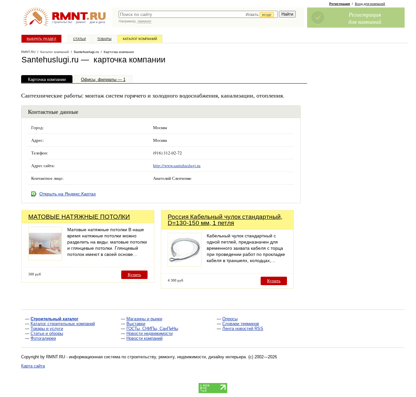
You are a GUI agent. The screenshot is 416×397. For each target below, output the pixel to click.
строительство (62, 22)
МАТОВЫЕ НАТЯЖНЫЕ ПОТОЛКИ (79, 216)
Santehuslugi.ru (86, 52)
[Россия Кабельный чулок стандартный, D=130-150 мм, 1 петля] (184, 264)
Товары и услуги (47, 328)
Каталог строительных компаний (63, 323)
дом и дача (97, 22)
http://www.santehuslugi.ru (177, 165)
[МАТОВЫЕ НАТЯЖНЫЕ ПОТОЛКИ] (45, 258)
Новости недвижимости (149, 333)
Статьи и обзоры (47, 333)
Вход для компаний (370, 4)
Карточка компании (47, 79)
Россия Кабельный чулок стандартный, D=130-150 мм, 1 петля (225, 219)
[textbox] (198, 14)
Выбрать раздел (41, 39)
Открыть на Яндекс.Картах (67, 193)
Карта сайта (33, 366)
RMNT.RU (28, 52)
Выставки (135, 323)
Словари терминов (240, 323)
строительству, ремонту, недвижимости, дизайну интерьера (186, 356)
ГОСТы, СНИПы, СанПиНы (152, 328)
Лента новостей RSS (242, 328)
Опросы (230, 318)
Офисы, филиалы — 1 (103, 79)
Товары (104, 39)
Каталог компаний (140, 39)
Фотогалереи (43, 338)
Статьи (79, 39)
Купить (134, 274)
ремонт (81, 22)
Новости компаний (144, 338)
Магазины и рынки (144, 318)
